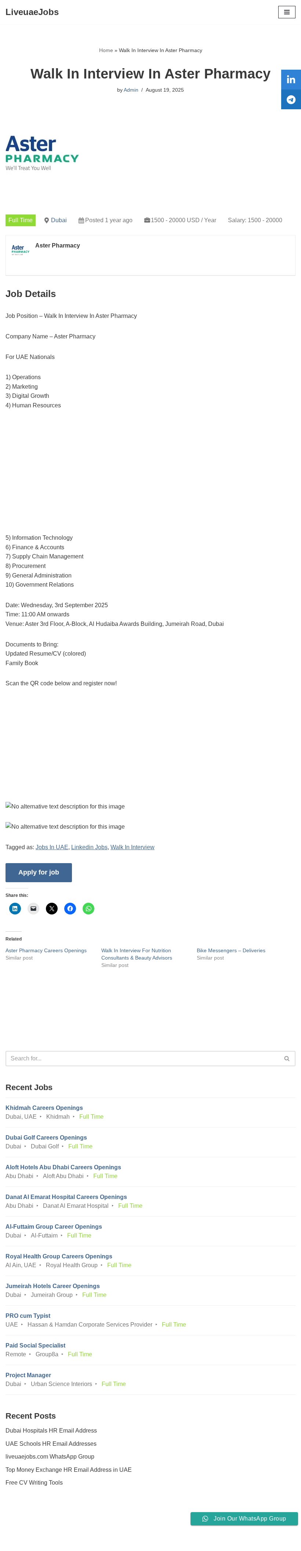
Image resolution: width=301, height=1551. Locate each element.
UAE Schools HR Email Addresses (51, 1444)
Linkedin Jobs (89, 847)
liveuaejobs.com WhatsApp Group (50, 1456)
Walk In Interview (132, 847)
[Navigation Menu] (286, 12)
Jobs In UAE (52, 847)
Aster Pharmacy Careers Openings (46, 950)
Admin (131, 90)
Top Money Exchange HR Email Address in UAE (69, 1470)
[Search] (287, 1058)
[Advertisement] (150, 472)
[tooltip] (291, 79)
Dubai (59, 220)
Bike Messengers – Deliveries (231, 950)
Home (106, 50)
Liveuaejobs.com (123, 1540)
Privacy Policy (25, 1525)
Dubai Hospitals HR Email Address (51, 1430)
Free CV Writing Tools (34, 1483)
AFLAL (191, 1540)
